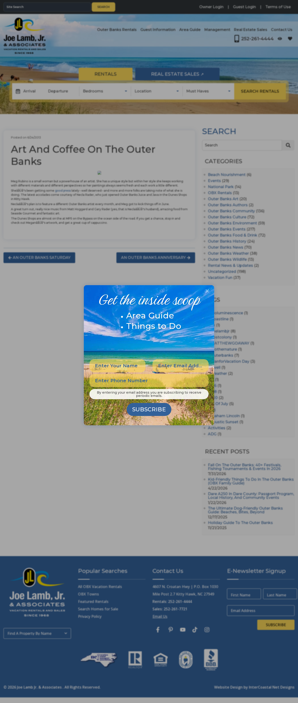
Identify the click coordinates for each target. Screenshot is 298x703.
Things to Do (153, 326)
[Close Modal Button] (207, 291)
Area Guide (150, 315)
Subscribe (149, 409)
